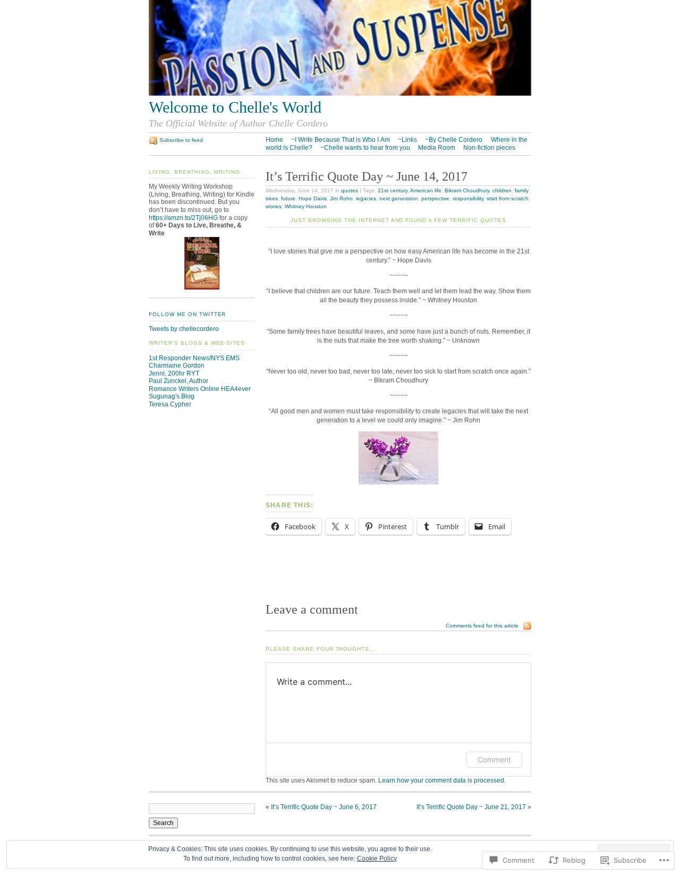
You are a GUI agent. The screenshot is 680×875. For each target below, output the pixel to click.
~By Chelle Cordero (453, 139)
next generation (398, 198)
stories (274, 206)
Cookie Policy (377, 858)
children (502, 190)
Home (274, 139)
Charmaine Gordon (177, 365)
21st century (392, 190)
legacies (366, 198)
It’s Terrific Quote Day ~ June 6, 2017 (321, 807)
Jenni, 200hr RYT (174, 373)
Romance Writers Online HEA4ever (200, 389)
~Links (407, 139)
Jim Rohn (341, 198)
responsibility (468, 198)
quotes (349, 190)
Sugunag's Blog (171, 396)
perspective (435, 198)
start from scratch (508, 198)
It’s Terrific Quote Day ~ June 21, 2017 (473, 807)
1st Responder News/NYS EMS (194, 358)
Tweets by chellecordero (184, 329)
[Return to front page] (340, 93)
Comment (494, 759)
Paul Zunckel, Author (178, 381)
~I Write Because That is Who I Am (340, 139)
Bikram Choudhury (467, 190)
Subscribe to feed (181, 140)
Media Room (436, 147)
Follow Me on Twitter (187, 314)
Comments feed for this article (482, 625)
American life (425, 190)
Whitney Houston (306, 206)
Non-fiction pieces (489, 147)
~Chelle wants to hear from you (365, 147)
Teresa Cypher (170, 404)
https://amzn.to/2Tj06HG (183, 218)
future (288, 198)
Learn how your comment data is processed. (442, 780)
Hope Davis (313, 198)
